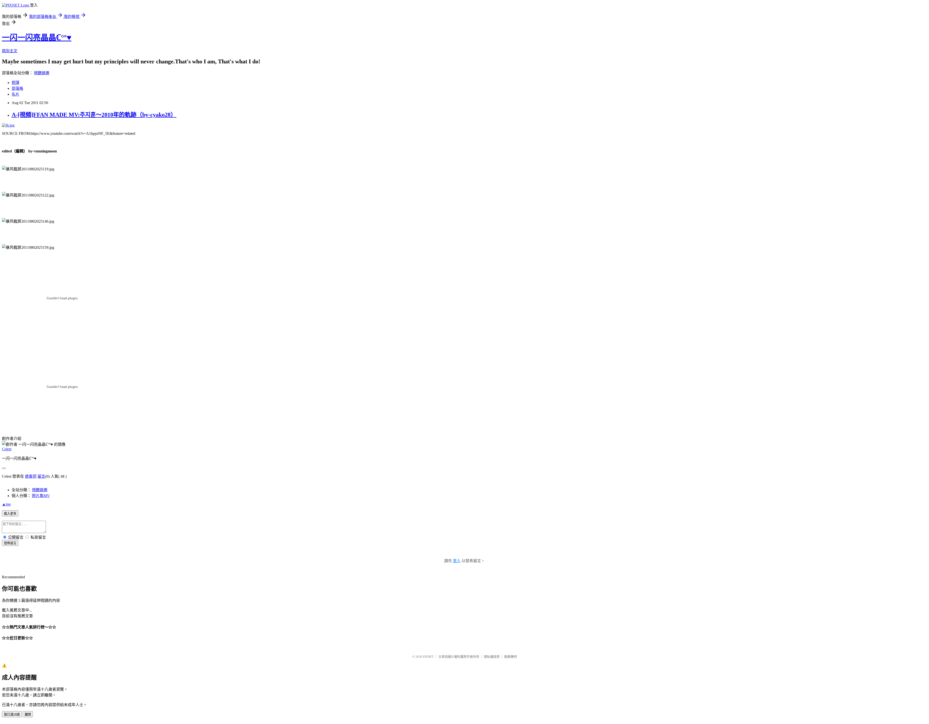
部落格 (17, 88)
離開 (28, 714)
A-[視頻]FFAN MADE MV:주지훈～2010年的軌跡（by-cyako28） (94, 115)
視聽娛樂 (41, 73)
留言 (41, 476)
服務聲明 (510, 656)
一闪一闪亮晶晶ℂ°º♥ (36, 37)
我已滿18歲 (12, 714)
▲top (6, 504)
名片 (15, 94)
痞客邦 (31, 476)
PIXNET (428, 656)
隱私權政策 (492, 656)
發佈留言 (10, 543)
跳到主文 (9, 51)
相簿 (15, 83)
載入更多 (10, 513)
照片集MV (41, 496)
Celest (6, 449)
